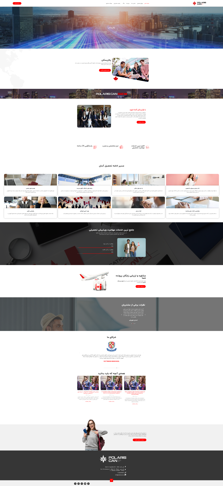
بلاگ (124, 3)
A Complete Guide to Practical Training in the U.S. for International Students (111, 392)
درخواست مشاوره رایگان (139, 440)
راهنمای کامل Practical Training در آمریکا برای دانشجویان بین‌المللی (88, 392)
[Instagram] (78, 483)
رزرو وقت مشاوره (140, 286)
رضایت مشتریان (117, 3)
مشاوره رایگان (17, 3)
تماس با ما (133, 3)
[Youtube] (85, 483)
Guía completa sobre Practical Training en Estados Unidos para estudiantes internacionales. (135, 393)
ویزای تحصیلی (140, 3)
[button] (145, 314)
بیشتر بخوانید (141, 122)
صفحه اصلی (146, 3)
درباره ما (127, 3)
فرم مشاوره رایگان (105, 70)
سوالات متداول (109, 3)
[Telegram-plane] (82, 483)
